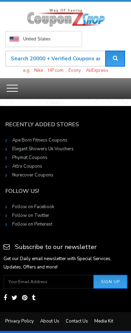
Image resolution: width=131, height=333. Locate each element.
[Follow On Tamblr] (33, 298)
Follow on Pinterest (32, 224)
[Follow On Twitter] (14, 298)
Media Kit (103, 321)
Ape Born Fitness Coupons (39, 140)
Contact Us (77, 321)
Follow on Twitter (30, 215)
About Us (49, 321)
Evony (74, 70)
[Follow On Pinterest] (24, 298)
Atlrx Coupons (27, 166)
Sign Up (110, 282)
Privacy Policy (19, 321)
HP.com (56, 70)
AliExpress (97, 70)
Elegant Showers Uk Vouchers (43, 149)
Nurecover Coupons (32, 175)
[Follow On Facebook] (5, 298)
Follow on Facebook (33, 207)
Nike (38, 70)
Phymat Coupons (30, 157)
